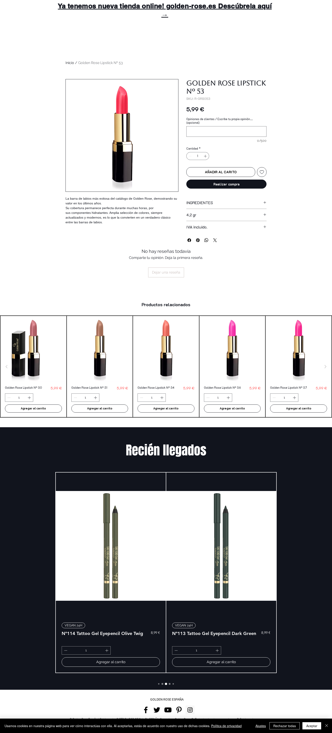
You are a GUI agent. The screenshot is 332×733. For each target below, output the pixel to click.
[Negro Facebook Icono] (145, 710)
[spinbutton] (197, 156)
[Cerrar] (326, 725)
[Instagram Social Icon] (190, 710)
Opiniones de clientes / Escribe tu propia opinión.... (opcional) (219, 120)
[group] (166, 366)
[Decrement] (189, 156)
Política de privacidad (226, 726)
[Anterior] (6, 366)
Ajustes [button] (260, 726)
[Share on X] (215, 240)
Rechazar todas (284, 726)
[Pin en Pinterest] (198, 240)
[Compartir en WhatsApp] (206, 240)
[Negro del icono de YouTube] (168, 710)
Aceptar (311, 726)
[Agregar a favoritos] (262, 172)
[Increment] (205, 156)
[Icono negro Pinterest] (179, 710)
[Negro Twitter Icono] (156, 710)
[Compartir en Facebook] (189, 240)
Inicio (69, 63)
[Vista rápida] (33, 349)
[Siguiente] (325, 366)
